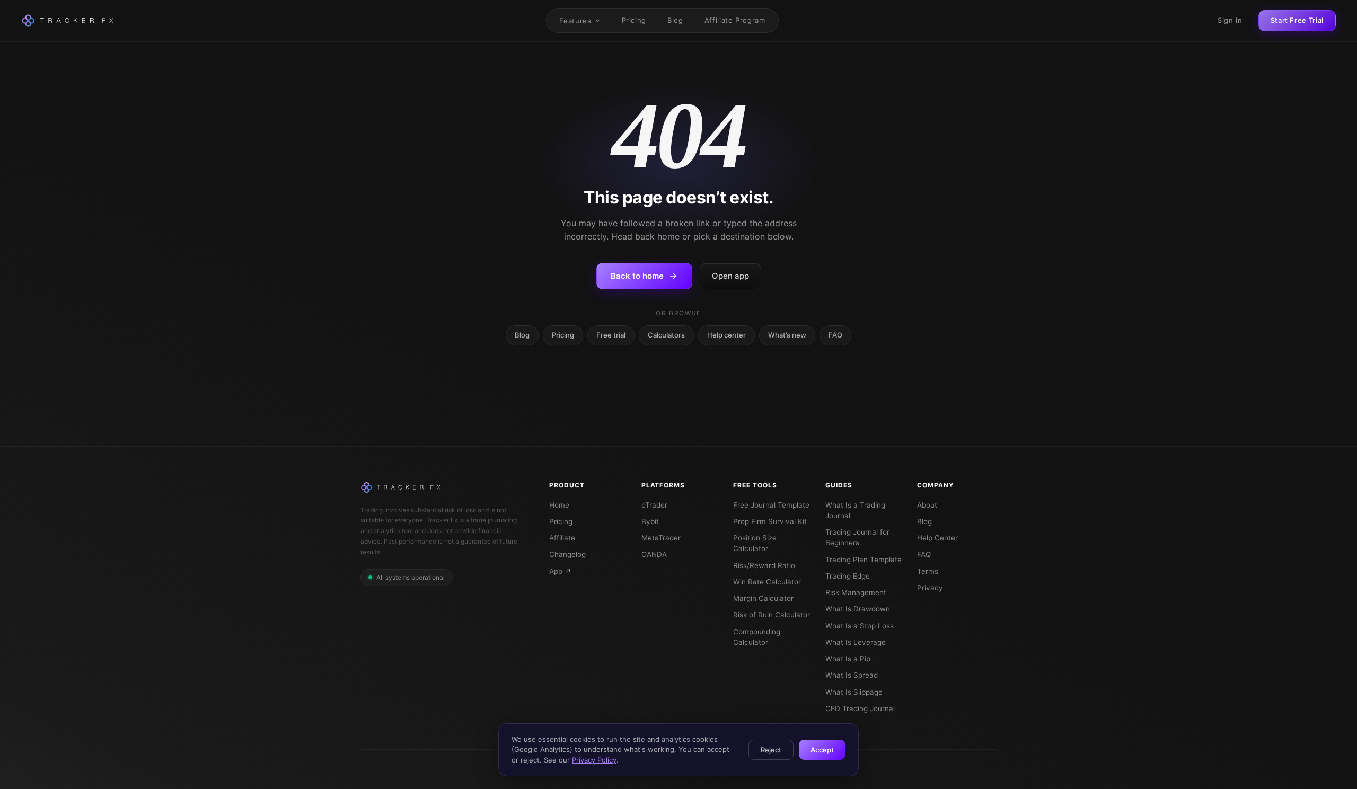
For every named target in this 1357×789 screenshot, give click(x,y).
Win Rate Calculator (767, 582)
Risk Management (855, 592)
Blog (675, 20)
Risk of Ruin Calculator (771, 614)
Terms (927, 571)
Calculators (666, 335)
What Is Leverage (855, 642)
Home (559, 505)
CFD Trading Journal (860, 708)
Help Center (937, 538)
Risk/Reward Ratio (764, 565)
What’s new (787, 335)
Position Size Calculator (755, 543)
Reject (771, 750)
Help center (726, 335)
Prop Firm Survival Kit (770, 521)
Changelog (567, 554)
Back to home (637, 276)
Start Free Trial (1297, 20)
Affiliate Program (734, 20)
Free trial (610, 335)
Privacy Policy (594, 760)
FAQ (835, 335)
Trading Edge (847, 576)
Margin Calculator (763, 598)
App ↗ (560, 571)
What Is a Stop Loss (859, 626)
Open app (730, 276)
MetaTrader (661, 538)
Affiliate (562, 538)
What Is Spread (851, 675)
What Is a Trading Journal (855, 510)
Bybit (650, 521)
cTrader (654, 505)
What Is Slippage (854, 692)
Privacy (930, 587)
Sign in (1230, 20)
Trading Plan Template (863, 559)
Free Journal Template (771, 505)
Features (575, 20)
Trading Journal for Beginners (857, 537)
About (927, 505)
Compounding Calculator (756, 636)
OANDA (654, 554)
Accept (822, 750)
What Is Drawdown (857, 609)
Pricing (634, 20)
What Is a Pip (847, 658)
